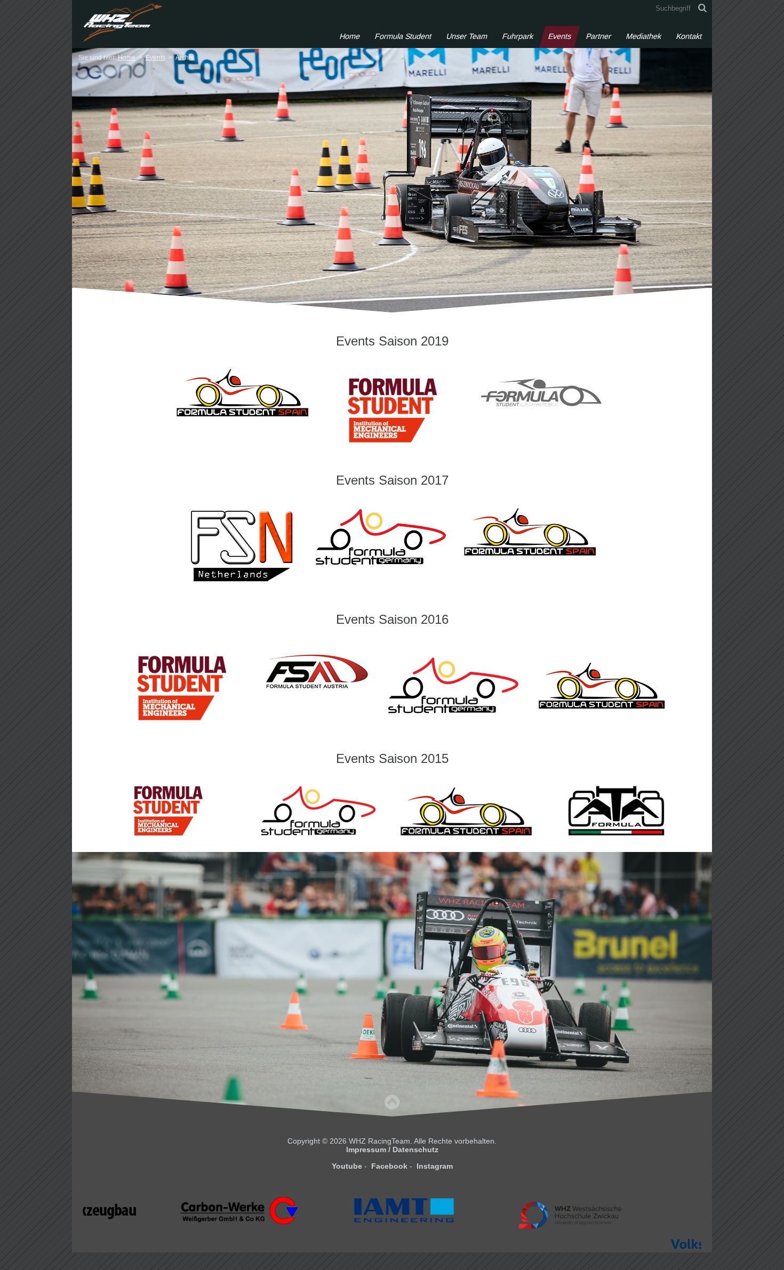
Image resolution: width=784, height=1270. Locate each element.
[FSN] (243, 548)
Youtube (347, 1166)
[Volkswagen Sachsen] (668, 1262)
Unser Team (467, 36)
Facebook (389, 1166)
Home (350, 36)
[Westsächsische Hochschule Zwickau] (503, 1245)
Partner (598, 36)
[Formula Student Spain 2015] (466, 810)
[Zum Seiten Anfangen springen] (392, 1102)
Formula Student (403, 36)
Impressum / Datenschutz (392, 1149)
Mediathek (643, 36)
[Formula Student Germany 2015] (317, 810)
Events (559, 36)
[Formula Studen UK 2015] (168, 810)
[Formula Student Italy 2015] (616, 810)
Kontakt (689, 36)
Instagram (435, 1166)
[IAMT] (338, 1235)
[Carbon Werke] (172, 1236)
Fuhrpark (517, 36)
